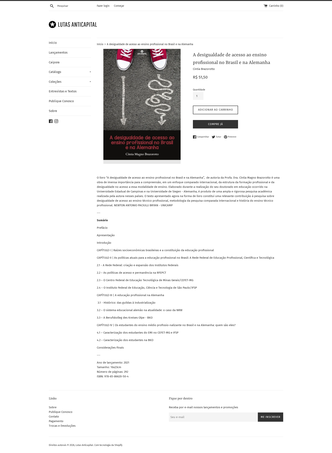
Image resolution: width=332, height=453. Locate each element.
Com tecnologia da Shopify (108, 445)
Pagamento (56, 421)
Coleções (70, 82)
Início (53, 43)
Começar (119, 5)
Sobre (53, 111)
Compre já (215, 124)
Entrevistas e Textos (62, 91)
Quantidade (199, 89)
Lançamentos (58, 52)
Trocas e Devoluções (62, 425)
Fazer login (103, 5)
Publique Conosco (61, 101)
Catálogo (70, 72)
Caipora (54, 62)
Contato (54, 416)
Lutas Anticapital (84, 445)
